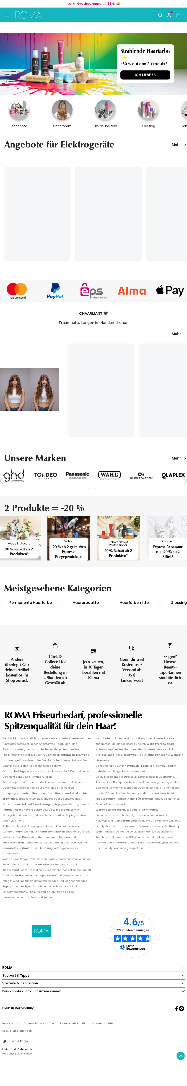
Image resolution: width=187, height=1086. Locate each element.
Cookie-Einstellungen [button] (17, 1031)
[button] (169, 15)
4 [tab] (98, 488)
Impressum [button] (10, 1023)
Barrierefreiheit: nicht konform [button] (81, 1023)
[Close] (184, 3)
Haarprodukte (86, 602)
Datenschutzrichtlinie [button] (39, 1023)
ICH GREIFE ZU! (145, 74)
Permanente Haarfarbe (30, 602)
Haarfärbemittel (135, 602)
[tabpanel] (46, 476)
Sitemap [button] (113, 1023)
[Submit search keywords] (160, 14)
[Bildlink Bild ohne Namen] (55, 291)
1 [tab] (88, 488)
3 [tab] (95, 488)
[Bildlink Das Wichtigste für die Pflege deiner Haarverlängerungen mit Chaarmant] (29, 389)
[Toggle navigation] (7, 15)
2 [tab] (91, 488)
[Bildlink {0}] (93, 64)
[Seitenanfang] (181, 1056)
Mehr (176, 144)
